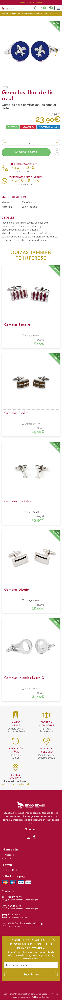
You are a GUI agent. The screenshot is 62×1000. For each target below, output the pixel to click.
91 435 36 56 (23, 898)
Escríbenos (17, 916)
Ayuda (8, 858)
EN (7, 870)
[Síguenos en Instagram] (28, 836)
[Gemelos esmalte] (31, 294)
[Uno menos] (5, 142)
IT (16, 870)
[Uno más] (57, 142)
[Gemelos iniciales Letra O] (31, 647)
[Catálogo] (58, 8)
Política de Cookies (40, 997)
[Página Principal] (8, 8)
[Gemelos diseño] (31, 558)
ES (3, 870)
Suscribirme (31, 974)
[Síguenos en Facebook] (34, 836)
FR (12, 870)
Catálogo (15, 13)
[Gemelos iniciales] (31, 470)
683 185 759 (23, 907)
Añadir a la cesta (26, 152)
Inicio (5, 13)
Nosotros (9, 855)
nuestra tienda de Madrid (15, 784)
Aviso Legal (41, 994)
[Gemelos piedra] (31, 382)
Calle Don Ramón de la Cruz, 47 (25, 925)
